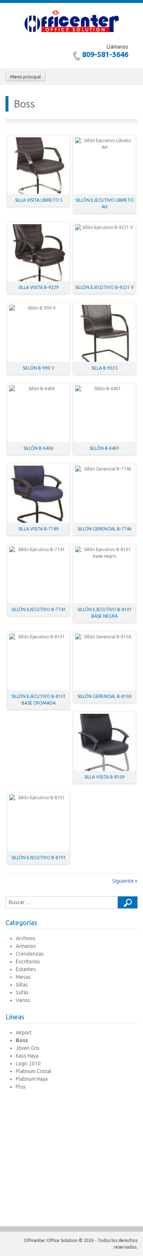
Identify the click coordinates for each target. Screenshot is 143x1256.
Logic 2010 (28, 1063)
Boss (22, 1040)
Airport (24, 1033)
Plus (21, 1087)
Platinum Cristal (33, 1071)
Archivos (26, 938)
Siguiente (125, 881)
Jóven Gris (28, 1048)
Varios (23, 1000)
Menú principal (25, 76)
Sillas (22, 985)
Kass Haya (27, 1056)
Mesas (23, 977)
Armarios (26, 946)
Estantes (26, 969)
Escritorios (28, 961)
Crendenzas (30, 954)
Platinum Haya (32, 1079)
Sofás (22, 992)
